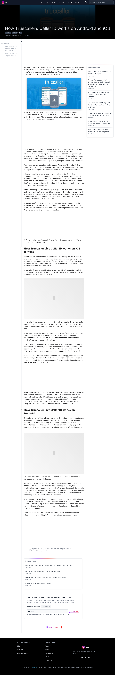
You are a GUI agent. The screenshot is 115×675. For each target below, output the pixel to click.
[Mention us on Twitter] (89, 657)
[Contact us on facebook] (85, 657)
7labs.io (34, 667)
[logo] (5, 2)
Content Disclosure (37, 551)
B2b (18, 646)
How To (47, 2)
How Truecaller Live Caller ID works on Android (11, 55)
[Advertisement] (54, 52)
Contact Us (79, 2)
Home (41, 2)
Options (45, 606)
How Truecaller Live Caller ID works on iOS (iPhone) (11, 48)
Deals (54, 2)
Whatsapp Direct (22, 653)
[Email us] (82, 658)
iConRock (20, 650)
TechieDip (7, 35)
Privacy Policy (66, 614)
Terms (47, 650)
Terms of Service (54, 614)
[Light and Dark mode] (86, 2)
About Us (48, 646)
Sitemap (48, 657)
